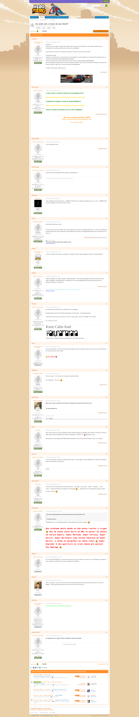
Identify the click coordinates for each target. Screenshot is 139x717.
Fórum (41, 17)
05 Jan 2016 (93, 691)
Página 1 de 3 (33, 31)
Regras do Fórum (63, 17)
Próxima (44, 31)
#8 (106, 273)
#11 (106, 370)
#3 (106, 138)
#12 (106, 397)
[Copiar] (44, 667)
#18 (106, 577)
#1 (106, 38)
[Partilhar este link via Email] (42, 667)
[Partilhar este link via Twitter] (30, 667)
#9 (106, 303)
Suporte (55, 17)
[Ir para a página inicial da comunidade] (50, 9)
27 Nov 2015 (93, 701)
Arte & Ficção (48, 674)
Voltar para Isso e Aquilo (103, 664)
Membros (48, 17)
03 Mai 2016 (93, 684)
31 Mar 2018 (93, 677)
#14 (106, 454)
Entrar (101, 1)
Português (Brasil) (35, 715)
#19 (106, 600)
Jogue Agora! (34, 17)
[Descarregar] (46, 667)
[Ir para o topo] (69, 716)
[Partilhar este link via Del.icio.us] (35, 667)
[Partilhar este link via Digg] (33, 667)
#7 (106, 248)
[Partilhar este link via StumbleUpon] (40, 667)
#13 (106, 427)
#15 (106, 481)
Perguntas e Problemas (56, 682)
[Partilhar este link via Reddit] (37, 667)
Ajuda (56, 715)
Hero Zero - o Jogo (45, 682)
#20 (106, 632)
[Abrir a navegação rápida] (107, 17)
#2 (106, 87)
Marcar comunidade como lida (47, 715)
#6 (106, 218)
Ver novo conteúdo (100, 17)
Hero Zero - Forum (33, 712)
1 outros (99, 237)
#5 (106, 195)
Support (47, 468)
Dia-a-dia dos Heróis (38, 674)
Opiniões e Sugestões (49, 695)
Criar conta (106, 1)
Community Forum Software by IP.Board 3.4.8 (100, 715)
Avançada (108, 5)
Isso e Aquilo (47, 689)
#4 (106, 167)
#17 (106, 553)
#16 (106, 508)
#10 (106, 343)
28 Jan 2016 (93, 696)
